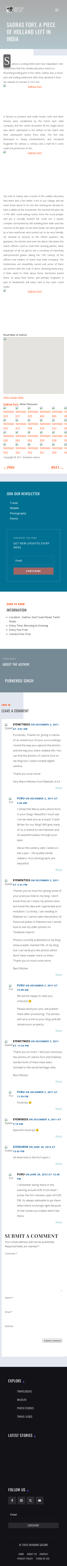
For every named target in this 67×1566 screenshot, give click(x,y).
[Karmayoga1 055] (9, 449)
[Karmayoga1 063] (22, 437)
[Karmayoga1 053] (22, 449)
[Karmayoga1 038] (34, 425)
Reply (58, 788)
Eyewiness (20, 1119)
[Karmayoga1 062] (34, 437)
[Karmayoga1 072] (9, 425)
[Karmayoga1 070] (46, 425)
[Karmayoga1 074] (9, 413)
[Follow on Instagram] (21, 1500)
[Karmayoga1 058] (58, 437)
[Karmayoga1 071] (22, 425)
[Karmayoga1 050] (58, 449)
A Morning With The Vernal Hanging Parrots (36, 1458)
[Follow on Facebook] (12, 1500)
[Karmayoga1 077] (22, 413)
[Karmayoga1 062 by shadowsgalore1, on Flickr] (33, 172)
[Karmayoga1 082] (46, 413)
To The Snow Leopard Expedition (39, 1444)
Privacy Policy (25, 1558)
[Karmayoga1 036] (9, 437)
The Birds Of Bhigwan (33, 1472)
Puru (21, 1174)
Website (9, 1326)
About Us (32, 1554)
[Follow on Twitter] (30, 1500)
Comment (11, 1253)
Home (21, 1554)
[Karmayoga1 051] (46, 449)
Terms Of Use (43, 1558)
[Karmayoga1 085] (58, 413)
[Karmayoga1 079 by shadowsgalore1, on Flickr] (33, 99)
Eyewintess (21, 880)
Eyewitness (21, 724)
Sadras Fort (11, 404)
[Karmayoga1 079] (34, 413)
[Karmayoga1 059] (46, 437)
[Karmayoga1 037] (58, 425)
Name (9, 1297)
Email (9, 1311)
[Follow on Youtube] (39, 1500)
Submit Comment (52, 1340)
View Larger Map (13, 397)
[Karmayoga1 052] (34, 449)
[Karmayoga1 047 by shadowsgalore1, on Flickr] (33, 311)
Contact (44, 1554)
